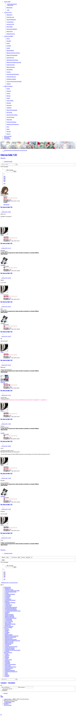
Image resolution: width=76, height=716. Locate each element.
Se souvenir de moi (7, 688)
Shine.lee (3, 382)
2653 (10, 386)
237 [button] (4, 177)
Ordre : (24, 557)
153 (10, 269)
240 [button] (4, 181)
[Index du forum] (15, 145)
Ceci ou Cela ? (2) (9, 155)
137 (10, 437)
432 (10, 199)
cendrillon (3, 265)
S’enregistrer (11, 683)
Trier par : (15, 557)
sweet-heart (3, 195)
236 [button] (4, 176)
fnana (2, 235)
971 (10, 239)
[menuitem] (12, 4)
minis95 (2, 433)
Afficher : (4, 557)
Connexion (3, 683)
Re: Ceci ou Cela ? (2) (6, 207)
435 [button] (4, 183)
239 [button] (4, 180)
